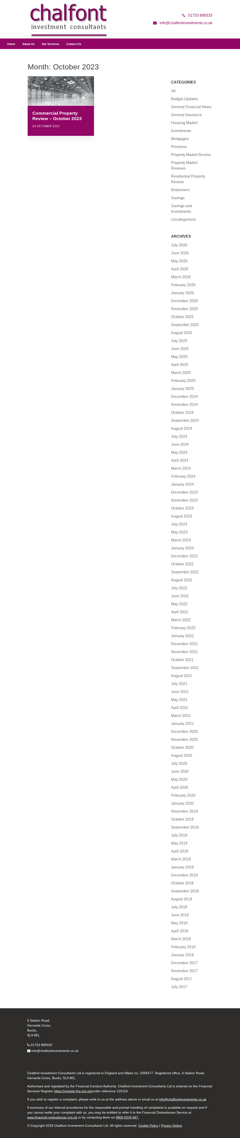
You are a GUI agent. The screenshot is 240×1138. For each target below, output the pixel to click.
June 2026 (180, 253)
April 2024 (179, 460)
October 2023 (182, 508)
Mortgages (180, 139)
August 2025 (181, 333)
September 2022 (185, 572)
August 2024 (181, 428)
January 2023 (182, 548)
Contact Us (73, 44)
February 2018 (183, 947)
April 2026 (179, 269)
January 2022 (182, 636)
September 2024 (185, 420)
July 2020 (179, 763)
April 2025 (179, 365)
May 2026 (179, 261)
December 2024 (184, 397)
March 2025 (181, 373)
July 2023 (179, 524)
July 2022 (179, 588)
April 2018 (179, 931)
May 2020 (179, 779)
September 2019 (185, 827)
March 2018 (181, 939)
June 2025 (180, 349)
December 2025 (184, 301)
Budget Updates (184, 99)
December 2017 (184, 963)
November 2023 (184, 500)
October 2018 (182, 883)
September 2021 (185, 668)
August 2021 (181, 676)
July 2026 (179, 245)
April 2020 (179, 787)
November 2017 (184, 971)
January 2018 (182, 955)
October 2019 (182, 819)
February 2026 (183, 285)
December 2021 (184, 644)
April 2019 (179, 851)
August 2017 (181, 979)
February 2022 (183, 628)
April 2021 (179, 708)
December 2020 (184, 732)
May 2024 (179, 452)
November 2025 (184, 309)
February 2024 (183, 476)
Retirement (180, 190)
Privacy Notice (171, 1125)
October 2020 (182, 748)
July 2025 (179, 341)
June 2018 (180, 915)
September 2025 (185, 325)
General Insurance (186, 115)
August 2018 (181, 899)
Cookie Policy (148, 1125)
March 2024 (181, 468)
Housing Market (184, 123)
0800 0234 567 (127, 1117)
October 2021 (182, 660)
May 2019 (179, 843)
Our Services (50, 44)
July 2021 (179, 684)
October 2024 (182, 413)
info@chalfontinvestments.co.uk (55, 1051)
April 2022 (179, 612)
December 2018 (184, 875)
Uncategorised (183, 219)
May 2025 (179, 357)
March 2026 (181, 277)
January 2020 (182, 803)
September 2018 (185, 891)
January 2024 (182, 484)
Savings (178, 198)
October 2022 (182, 564)
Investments (181, 131)
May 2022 (179, 604)
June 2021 (180, 692)
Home (11, 44)
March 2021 (181, 716)
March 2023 (181, 540)
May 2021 (179, 700)
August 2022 (181, 580)
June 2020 (180, 771)
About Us (28, 44)
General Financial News (191, 107)
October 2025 (182, 317)
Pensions (179, 147)
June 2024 (180, 444)
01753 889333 (41, 1045)
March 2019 (181, 859)
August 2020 (181, 755)
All (173, 91)
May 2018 (179, 923)
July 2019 (179, 835)
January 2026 (182, 293)
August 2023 (181, 516)
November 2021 (184, 652)
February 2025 (183, 381)
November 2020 (184, 740)
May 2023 (179, 532)
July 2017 (179, 987)
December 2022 (184, 556)
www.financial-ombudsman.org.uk (52, 1117)
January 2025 (182, 389)
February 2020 (183, 795)
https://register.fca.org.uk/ (73, 1091)
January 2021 (182, 724)
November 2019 (184, 811)
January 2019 (182, 867)
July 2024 (179, 436)
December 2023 (184, 492)
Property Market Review (191, 155)
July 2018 (179, 907)
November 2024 (184, 405)
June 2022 (180, 596)
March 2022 (181, 620)
